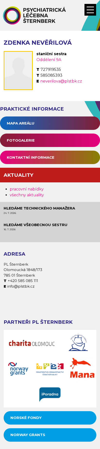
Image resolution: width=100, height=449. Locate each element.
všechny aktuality (27, 195)
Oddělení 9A (48, 59)
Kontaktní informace (30, 157)
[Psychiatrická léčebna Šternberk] (50, 15)
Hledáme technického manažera (39, 208)
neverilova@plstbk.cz (61, 81)
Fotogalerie (21, 140)
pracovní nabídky (27, 189)
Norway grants (27, 434)
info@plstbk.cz (20, 286)
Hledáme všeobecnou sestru (35, 224)
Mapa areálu (20, 123)
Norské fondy (26, 417)
